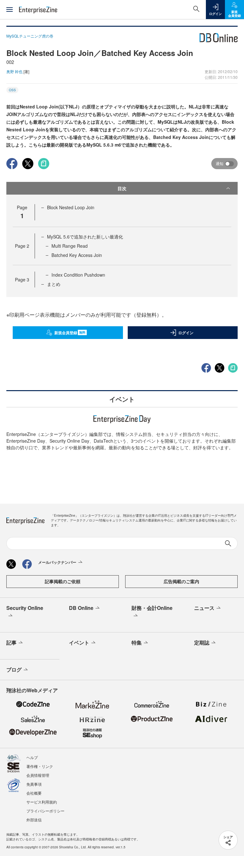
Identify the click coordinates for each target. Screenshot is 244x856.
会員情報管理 (37, 775)
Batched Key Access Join (76, 255)
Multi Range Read (69, 246)
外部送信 (34, 819)
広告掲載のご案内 (181, 581)
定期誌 (201, 642)
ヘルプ (32, 757)
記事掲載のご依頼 (62, 581)
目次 (122, 188)
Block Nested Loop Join (70, 207)
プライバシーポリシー (45, 810)
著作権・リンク (39, 766)
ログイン (185, 332)
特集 (137, 642)
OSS (12, 90)
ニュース (204, 607)
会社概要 (34, 793)
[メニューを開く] (9, 9)
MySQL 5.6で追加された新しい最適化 (85, 236)
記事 (11, 642)
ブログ (14, 669)
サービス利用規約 (41, 801)
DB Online (81, 607)
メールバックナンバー (57, 562)
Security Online (24, 607)
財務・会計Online (152, 607)
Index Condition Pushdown (78, 275)
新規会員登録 (70, 332)
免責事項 (34, 784)
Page (22, 246)
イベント (79, 642)
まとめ (53, 284)
